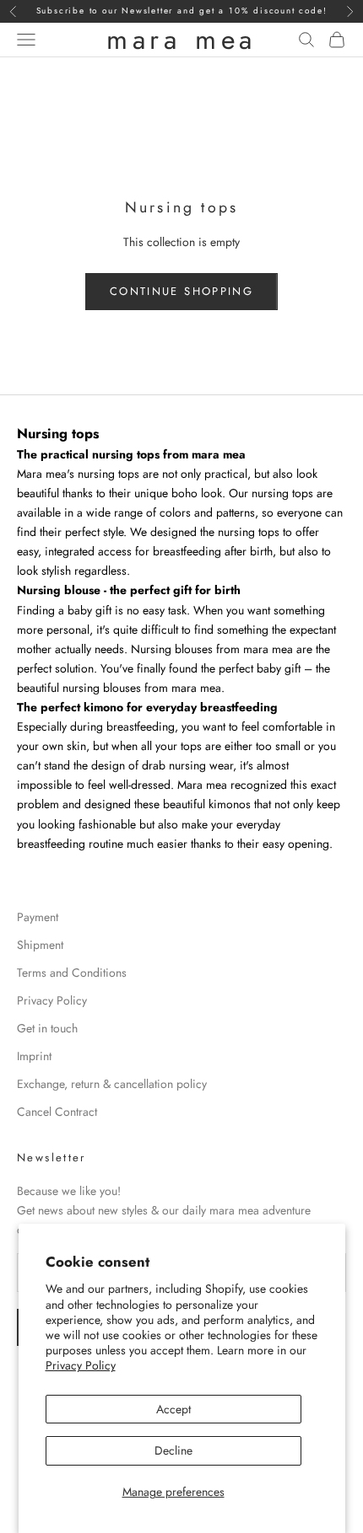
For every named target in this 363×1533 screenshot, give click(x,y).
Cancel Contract (57, 1111)
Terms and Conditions (72, 972)
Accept (173, 1409)
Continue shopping (181, 291)
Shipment (40, 944)
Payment (37, 917)
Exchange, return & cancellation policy (112, 1083)
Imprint (34, 1056)
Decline (173, 1450)
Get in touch (47, 1028)
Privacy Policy (81, 1365)
